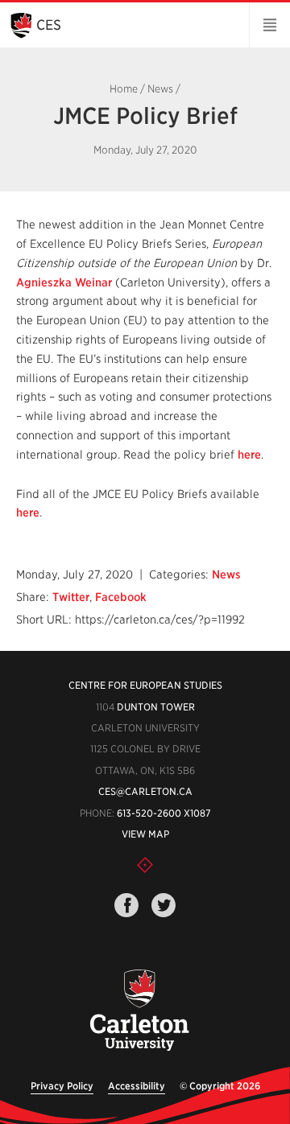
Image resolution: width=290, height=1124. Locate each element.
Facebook (121, 597)
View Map (145, 834)
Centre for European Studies (145, 685)
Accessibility (136, 1086)
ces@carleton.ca (145, 791)
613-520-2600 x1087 (164, 813)
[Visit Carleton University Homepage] (138, 1011)
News (160, 89)
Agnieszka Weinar (64, 282)
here (249, 454)
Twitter (70, 597)
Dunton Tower (156, 707)
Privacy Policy (62, 1086)
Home (124, 89)
